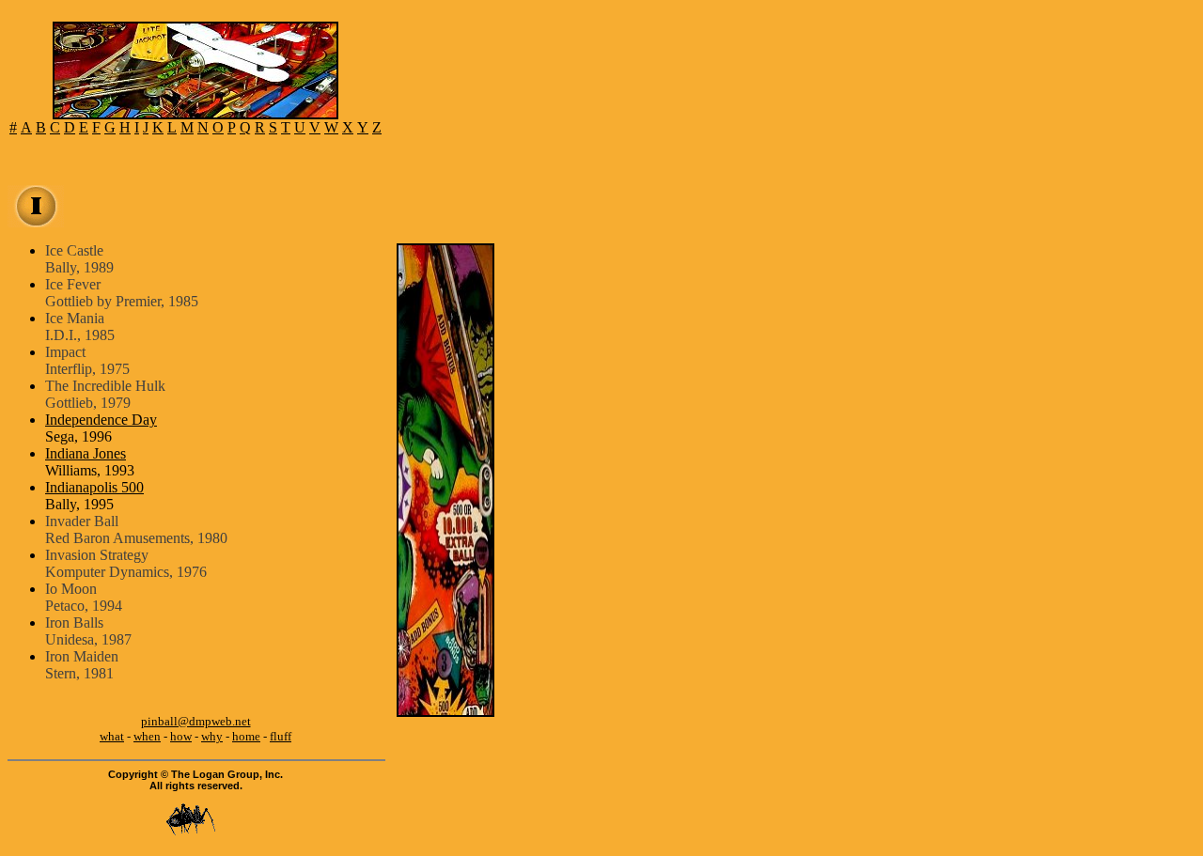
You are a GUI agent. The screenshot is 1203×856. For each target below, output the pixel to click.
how (181, 736)
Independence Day (101, 420)
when (147, 736)
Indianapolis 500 (94, 487)
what (112, 736)
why (212, 736)
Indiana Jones (85, 453)
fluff (280, 736)
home (246, 736)
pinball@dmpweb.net (196, 721)
